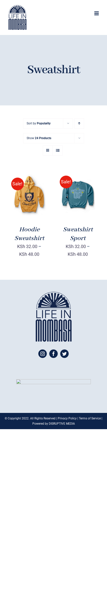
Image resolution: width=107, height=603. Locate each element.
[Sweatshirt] (29, 195)
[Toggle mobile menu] (97, 13)
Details (29, 198)
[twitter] (64, 353)
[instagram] (42, 353)
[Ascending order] (79, 123)
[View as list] (57, 150)
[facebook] (53, 353)
